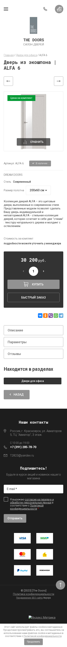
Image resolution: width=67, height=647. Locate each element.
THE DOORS (33, 40)
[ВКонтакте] (40, 315)
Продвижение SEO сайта (29, 598)
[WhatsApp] (56, 315)
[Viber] (50, 315)
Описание (15, 330)
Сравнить (37, 141)
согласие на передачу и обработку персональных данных (32, 501)
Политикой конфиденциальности (43, 636)
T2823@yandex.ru (22, 455)
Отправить (15, 518)
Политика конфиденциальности (33, 594)
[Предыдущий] (8, 81)
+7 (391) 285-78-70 (23, 447)
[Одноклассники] (45, 315)
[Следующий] (58, 81)
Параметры (17, 342)
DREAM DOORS (13, 174)
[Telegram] (61, 315)
